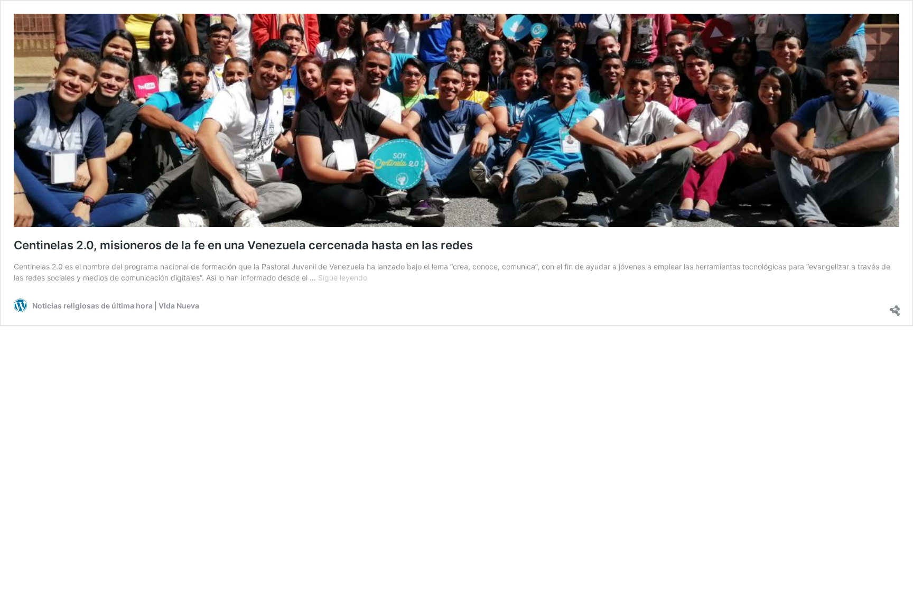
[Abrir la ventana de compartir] (894, 305)
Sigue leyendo (342, 277)
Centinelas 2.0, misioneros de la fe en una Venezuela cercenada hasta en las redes (243, 245)
